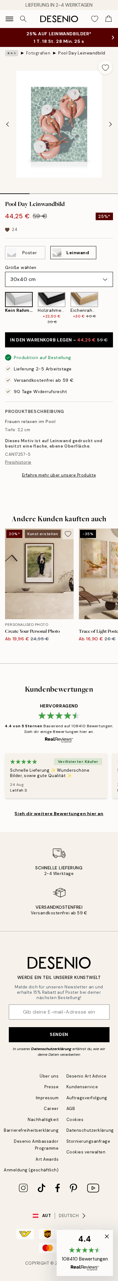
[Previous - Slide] (8, 124)
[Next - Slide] (110, 124)
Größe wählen (21, 267)
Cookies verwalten (86, 1152)
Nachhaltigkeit (43, 1119)
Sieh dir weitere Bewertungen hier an (58, 813)
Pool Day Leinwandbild (81, 53)
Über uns (49, 1076)
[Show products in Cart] (108, 18)
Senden (59, 1034)
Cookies (75, 1119)
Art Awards (47, 1159)
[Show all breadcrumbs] (11, 53)
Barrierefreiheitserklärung (31, 1130)
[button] (85, 1253)
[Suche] (23, 18)
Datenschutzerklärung (51, 1048)
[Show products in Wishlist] (95, 18)
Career (51, 1108)
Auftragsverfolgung (86, 1098)
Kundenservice (82, 1086)
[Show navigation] (9, 18)
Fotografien (38, 53)
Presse (51, 1086)
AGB (70, 1108)
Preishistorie (18, 462)
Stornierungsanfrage (88, 1141)
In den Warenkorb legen (59, 340)
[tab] (15, 191)
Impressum (47, 1098)
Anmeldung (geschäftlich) (31, 1170)
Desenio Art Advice (86, 1076)
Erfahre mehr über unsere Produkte (59, 475)
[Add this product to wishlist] (105, 67)
